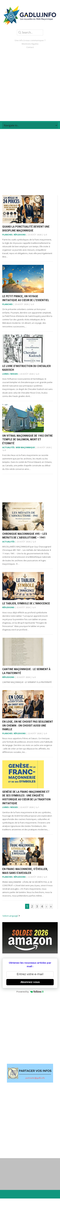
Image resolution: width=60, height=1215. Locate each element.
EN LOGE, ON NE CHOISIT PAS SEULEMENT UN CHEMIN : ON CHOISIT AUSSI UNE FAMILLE (27, 725)
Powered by (22, 991)
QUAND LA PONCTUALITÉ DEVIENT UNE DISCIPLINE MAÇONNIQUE (26, 228)
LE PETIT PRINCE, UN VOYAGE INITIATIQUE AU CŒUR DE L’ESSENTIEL (25, 298)
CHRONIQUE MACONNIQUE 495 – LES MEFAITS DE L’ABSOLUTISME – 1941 (24, 535)
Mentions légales (30, 43)
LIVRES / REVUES (10, 373)
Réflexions (20, 234)
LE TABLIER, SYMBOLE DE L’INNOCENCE (26, 603)
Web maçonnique (25, 447)
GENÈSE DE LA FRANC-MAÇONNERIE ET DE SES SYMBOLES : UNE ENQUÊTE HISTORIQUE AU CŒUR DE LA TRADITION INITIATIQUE (26, 797)
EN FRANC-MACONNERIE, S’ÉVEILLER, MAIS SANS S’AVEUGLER (25, 871)
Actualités (8, 447)
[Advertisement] (30, 85)
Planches (7, 234)
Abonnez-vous (30, 982)
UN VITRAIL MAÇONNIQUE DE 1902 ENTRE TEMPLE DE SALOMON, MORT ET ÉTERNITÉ (27, 439)
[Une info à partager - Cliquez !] (30, 1073)
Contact (30, 47)
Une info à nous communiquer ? (30, 40)
